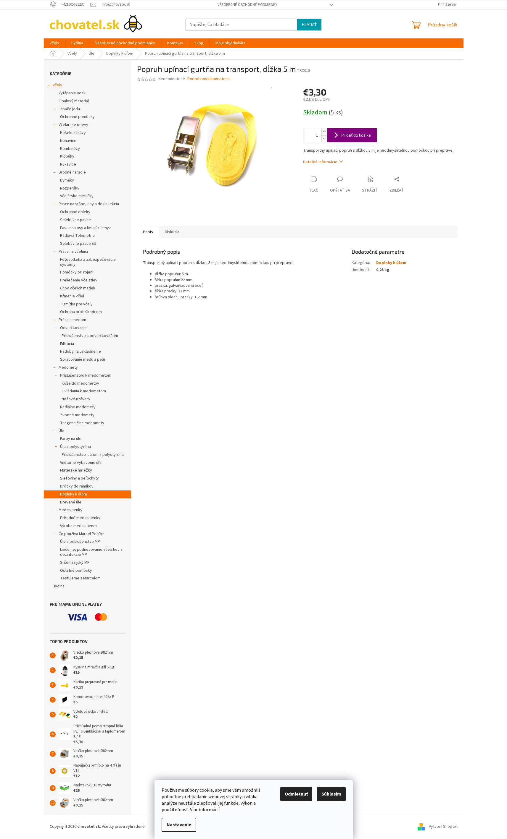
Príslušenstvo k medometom (85, 375)
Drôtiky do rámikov (77, 486)
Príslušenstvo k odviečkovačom (90, 336)
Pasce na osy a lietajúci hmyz (85, 228)
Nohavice (68, 141)
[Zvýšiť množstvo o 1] (324, 131)
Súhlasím (331, 794)
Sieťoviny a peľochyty (79, 478)
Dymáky (67, 180)
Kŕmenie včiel (72, 296)
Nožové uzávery (76, 399)
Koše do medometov (80, 383)
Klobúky (67, 156)
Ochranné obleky (75, 212)
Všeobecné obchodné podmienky (247, 4)
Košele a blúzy (73, 133)
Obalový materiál (74, 101)
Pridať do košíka (356, 134)
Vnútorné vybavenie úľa (81, 463)
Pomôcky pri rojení (76, 272)
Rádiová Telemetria (77, 236)
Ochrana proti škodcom (81, 312)
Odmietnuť (296, 794)
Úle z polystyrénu (75, 447)
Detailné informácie (320, 162)
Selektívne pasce (75, 220)
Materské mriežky (76, 470)
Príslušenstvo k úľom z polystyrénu (93, 455)
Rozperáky (69, 188)
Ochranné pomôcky (77, 117)
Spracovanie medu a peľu (82, 359)
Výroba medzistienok (79, 526)
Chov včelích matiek (77, 288)
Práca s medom (72, 320)
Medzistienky (70, 510)
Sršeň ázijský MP (75, 563)
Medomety (68, 367)
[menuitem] (54, 43)
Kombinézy (70, 149)
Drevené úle (70, 502)
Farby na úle (70, 439)
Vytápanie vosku (73, 93)
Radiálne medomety (78, 407)
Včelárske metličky (77, 196)
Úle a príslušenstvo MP (80, 542)
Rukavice (68, 164)
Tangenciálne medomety (82, 423)
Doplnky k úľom (73, 494)
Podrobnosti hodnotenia (209, 79)
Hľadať (309, 24)
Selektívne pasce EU (78, 244)
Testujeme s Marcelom (80, 578)
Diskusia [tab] (172, 232)
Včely (57, 85)
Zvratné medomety (77, 415)
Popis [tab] (148, 232)
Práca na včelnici (73, 252)
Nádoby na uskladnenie (80, 351)
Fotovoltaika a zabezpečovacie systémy (88, 262)
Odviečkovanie (73, 328)
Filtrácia (67, 344)
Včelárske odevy (73, 125)
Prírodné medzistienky (80, 518)
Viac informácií (205, 809)
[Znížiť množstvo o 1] (324, 138)
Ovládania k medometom (84, 391)
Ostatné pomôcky (76, 571)
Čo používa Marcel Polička (81, 534)
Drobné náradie (72, 172)
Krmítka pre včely (77, 304)
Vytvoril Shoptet (443, 827)
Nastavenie (179, 825)
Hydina (59, 586)
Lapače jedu (69, 109)
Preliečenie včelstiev (78, 280)
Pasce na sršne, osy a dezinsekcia (89, 204)
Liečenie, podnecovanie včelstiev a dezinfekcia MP (91, 552)
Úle (61, 431)
